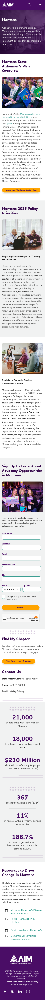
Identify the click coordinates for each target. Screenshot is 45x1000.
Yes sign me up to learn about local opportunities (21, 597)
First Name (7, 533)
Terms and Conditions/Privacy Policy (22, 981)
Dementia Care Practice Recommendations (23, 937)
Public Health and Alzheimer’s (26, 930)
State (4, 585)
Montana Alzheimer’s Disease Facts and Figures (26, 912)
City (4, 575)
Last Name (6, 544)
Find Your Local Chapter (19, 661)
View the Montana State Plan (21, 190)
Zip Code (26, 585)
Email (4, 554)
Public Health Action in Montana (22, 920)
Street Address (8, 564)
